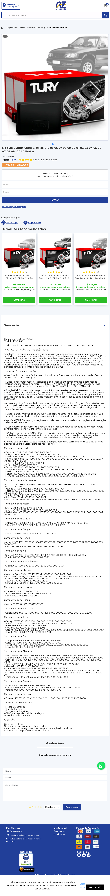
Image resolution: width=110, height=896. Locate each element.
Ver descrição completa (14, 206)
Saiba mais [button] (82, 885)
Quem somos (59, 831)
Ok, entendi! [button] (95, 887)
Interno (40, 28)
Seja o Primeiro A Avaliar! (45, 160)
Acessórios (31, 28)
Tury (13, 160)
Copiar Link (34, 222)
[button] (53, 144)
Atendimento (59, 834)
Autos (22, 28)
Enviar (55, 200)
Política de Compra (66, 875)
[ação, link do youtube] (84, 855)
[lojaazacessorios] (61, 5)
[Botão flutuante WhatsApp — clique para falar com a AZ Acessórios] (101, 766)
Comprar (19, 300)
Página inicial (12, 28)
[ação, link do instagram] (89, 855)
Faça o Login (71, 807)
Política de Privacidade (45, 875)
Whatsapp (12, 222)
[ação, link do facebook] (79, 855)
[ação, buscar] (105, 15)
